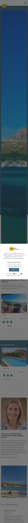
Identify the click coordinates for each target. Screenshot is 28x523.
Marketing (17, 275)
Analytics (17, 274)
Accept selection (14, 266)
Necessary (9, 274)
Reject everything (14, 262)
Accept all (14, 269)
